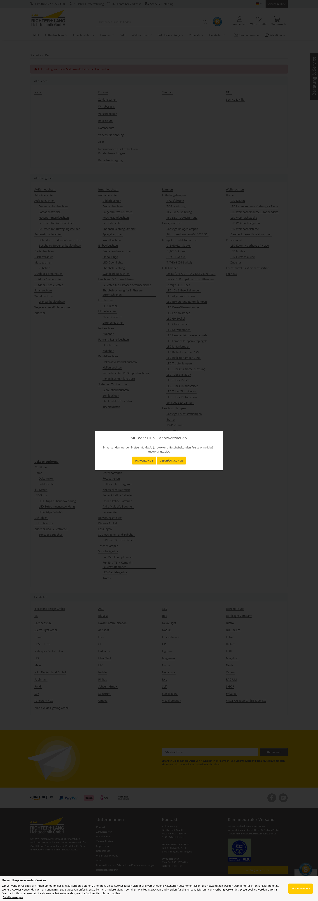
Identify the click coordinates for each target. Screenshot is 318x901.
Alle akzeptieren (301, 888)
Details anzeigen (13, 897)
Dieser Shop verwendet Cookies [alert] (24, 880)
